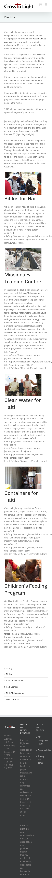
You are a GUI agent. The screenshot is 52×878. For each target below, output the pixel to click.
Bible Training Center (15, 693)
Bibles (9, 674)
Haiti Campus (12, 686)
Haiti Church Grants (15, 680)
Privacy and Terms (41, 759)
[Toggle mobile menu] (46, 4)
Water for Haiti (12, 699)
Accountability (42, 750)
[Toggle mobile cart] (40, 4)
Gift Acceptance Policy (42, 740)
